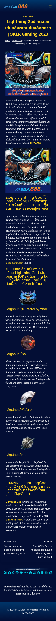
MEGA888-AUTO (14, 520)
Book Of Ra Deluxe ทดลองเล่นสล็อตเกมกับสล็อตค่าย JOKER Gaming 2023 (41, 550)
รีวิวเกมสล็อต (28, 16)
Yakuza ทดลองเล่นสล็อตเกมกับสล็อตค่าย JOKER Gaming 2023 (14, 548)
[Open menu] (50, 6)
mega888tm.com (14, 263)
